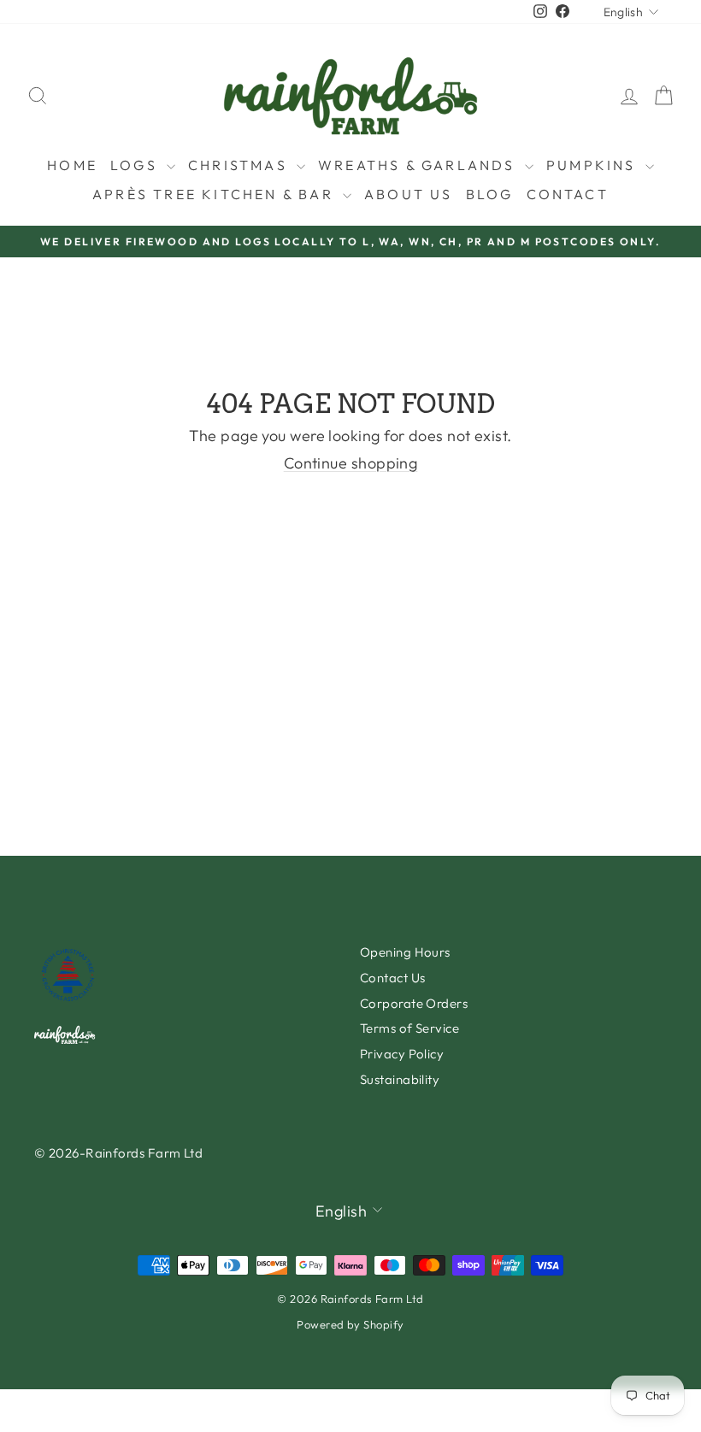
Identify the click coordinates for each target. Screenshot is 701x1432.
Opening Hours (405, 952)
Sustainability (399, 1079)
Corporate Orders (414, 1003)
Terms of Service (409, 1028)
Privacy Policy (402, 1054)
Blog (490, 194)
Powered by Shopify (350, 1324)
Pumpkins (593, 165)
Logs (136, 165)
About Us (408, 194)
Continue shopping (351, 463)
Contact (568, 194)
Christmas (240, 165)
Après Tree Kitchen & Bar (215, 194)
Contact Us (393, 977)
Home (72, 165)
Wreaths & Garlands (419, 165)
